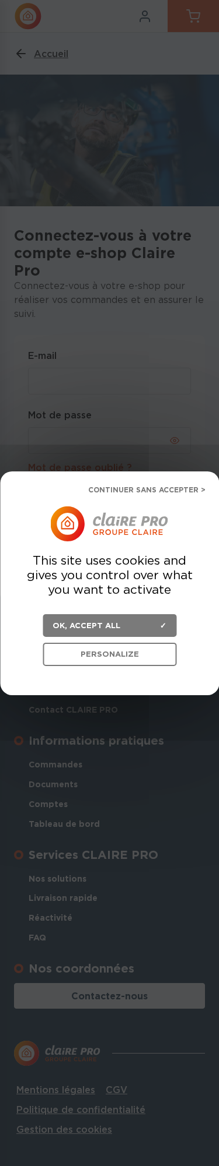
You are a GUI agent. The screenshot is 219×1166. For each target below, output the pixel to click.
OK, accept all (86, 625)
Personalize (110, 654)
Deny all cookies (141, 490)
